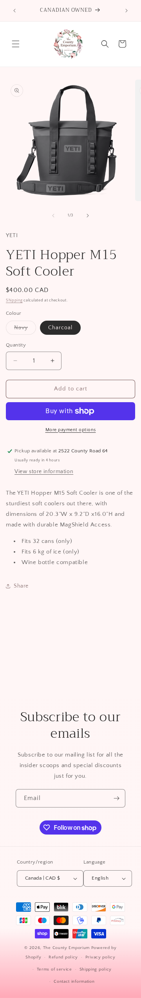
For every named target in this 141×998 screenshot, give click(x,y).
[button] (15, 44)
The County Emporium (67, 947)
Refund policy (63, 957)
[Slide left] (53, 215)
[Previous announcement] (14, 10)
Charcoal (60, 328)
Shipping (14, 300)
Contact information (74, 981)
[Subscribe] (116, 798)
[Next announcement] (126, 10)
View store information (43, 471)
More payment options (70, 429)
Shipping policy (96, 969)
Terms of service (54, 969)
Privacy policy (100, 957)
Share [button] (21, 586)
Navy (25, 329)
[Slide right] (87, 215)
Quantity (16, 345)
